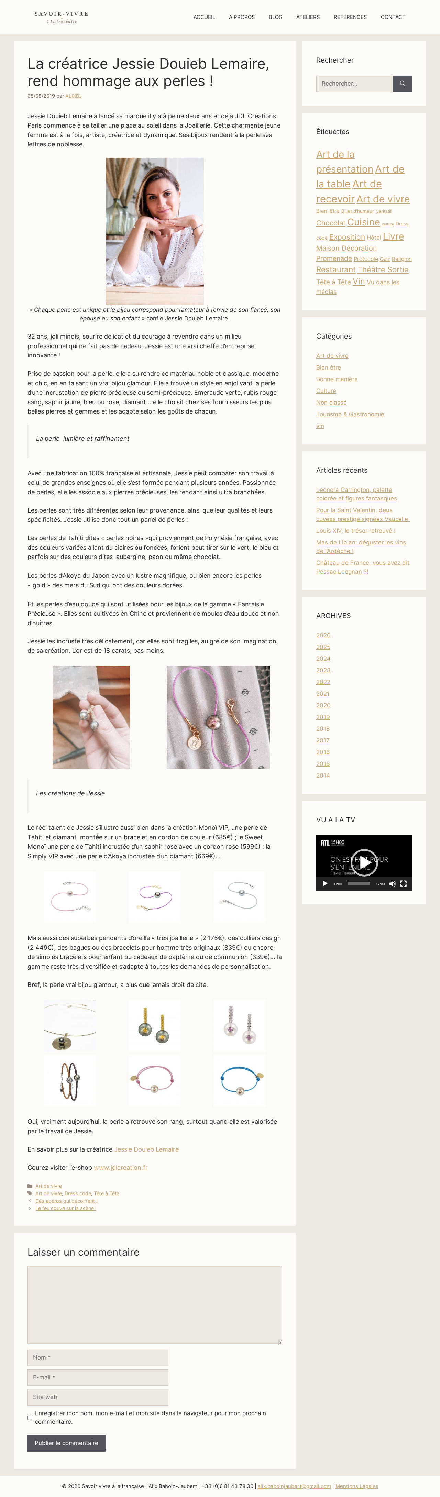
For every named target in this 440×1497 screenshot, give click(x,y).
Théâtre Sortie (383, 269)
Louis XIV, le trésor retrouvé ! (356, 530)
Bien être (328, 367)
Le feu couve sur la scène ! (66, 1208)
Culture (326, 390)
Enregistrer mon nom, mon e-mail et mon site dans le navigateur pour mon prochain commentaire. (150, 1418)
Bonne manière (337, 379)
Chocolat (330, 223)
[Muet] (392, 883)
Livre (393, 236)
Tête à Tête (106, 1193)
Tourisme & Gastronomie (350, 414)
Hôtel (374, 237)
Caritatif (384, 211)
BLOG (276, 17)
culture (388, 224)
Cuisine (363, 222)
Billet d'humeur (357, 211)
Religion (402, 259)
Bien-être (328, 211)
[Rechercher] (402, 84)
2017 (323, 740)
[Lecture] (325, 883)
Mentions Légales (357, 1486)
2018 (323, 728)
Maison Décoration (346, 248)
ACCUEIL (204, 17)
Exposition (347, 237)
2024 (323, 658)
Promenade (334, 258)
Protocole (366, 259)
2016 (323, 752)
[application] (364, 863)
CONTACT (393, 17)
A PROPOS (242, 17)
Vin (359, 281)
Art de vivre (48, 1186)
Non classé (331, 402)
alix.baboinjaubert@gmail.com (294, 1486)
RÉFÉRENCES (350, 17)
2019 (323, 717)
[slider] (359, 883)
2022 (323, 682)
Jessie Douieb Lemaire (146, 1149)
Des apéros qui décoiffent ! (66, 1201)
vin (320, 425)
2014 (323, 775)
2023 (323, 670)
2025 (323, 646)
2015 (323, 763)
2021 (323, 693)
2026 (323, 635)
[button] (364, 863)
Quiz (385, 259)
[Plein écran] (403, 883)
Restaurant (336, 269)
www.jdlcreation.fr (121, 1167)
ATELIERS (308, 17)
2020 (323, 705)
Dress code (78, 1193)
